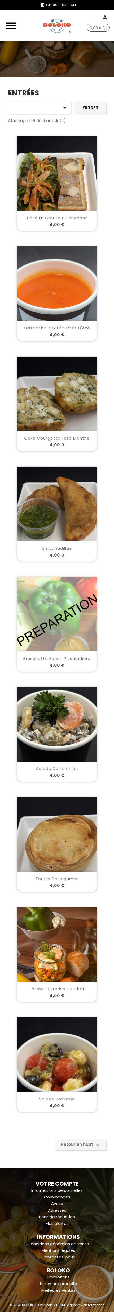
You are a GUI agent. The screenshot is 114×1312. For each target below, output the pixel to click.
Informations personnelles (57, 1190)
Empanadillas (57, 548)
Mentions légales (58, 1250)
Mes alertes (57, 1223)
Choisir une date (62, 5)
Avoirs (57, 1203)
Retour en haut (80, 1144)
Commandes (57, 1197)
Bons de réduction (57, 1217)
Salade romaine (57, 1099)
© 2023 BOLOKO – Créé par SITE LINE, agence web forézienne (57, 1305)
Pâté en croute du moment (57, 218)
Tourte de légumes (57, 878)
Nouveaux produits (58, 1283)
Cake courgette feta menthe (57, 438)
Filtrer (90, 108)
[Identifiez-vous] (105, 17)
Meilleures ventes (58, 1290)
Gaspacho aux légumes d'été (57, 328)
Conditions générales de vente (58, 1243)
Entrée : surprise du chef (57, 989)
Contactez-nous (58, 1257)
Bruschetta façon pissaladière (57, 658)
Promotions (58, 1277)
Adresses (57, 1210)
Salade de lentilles (57, 768)
